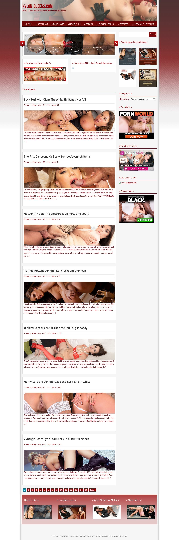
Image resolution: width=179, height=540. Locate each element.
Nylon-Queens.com (37, 6)
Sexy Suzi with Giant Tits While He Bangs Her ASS (55, 99)
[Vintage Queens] (148, 86)
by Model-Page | (115, 536)
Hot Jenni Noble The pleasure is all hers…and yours (56, 213)
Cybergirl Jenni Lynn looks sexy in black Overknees (56, 439)
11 (66, 490)
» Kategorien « (124, 99)
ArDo (34, 105)
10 (61, 490)
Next (116, 44)
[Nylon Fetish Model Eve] (127, 86)
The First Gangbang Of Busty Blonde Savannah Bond (57, 156)
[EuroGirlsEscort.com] (128, 183)
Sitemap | (124, 536)
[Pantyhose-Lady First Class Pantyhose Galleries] (148, 64)
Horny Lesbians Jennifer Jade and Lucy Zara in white (57, 381)
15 (86, 490)
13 (76, 490)
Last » (92, 490)
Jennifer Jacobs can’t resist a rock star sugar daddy (56, 328)
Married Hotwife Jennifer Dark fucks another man (55, 270)
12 (71, 490)
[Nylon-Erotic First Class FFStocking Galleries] (127, 64)
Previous (22, 44)
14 (81, 490)
